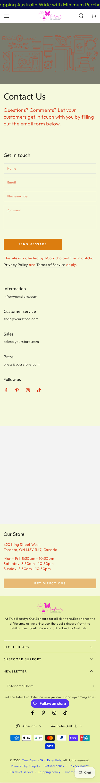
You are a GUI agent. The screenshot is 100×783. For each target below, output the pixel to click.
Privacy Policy (16, 264)
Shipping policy (49, 772)
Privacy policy (79, 766)
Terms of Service (50, 264)
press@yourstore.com (22, 364)
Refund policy (54, 766)
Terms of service (21, 772)
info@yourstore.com (20, 296)
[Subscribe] (93, 686)
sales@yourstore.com (21, 341)
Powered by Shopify (25, 766)
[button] (81, 16)
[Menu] (6, 16)
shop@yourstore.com (21, 319)
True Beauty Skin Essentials (41, 760)
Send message (32, 244)
